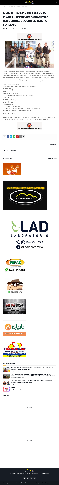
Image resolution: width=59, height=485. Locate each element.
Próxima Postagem (52, 158)
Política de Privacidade (14, 6)
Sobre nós (24, 6)
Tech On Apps (46, 483)
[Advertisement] (29, 420)
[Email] (20, 136)
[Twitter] (11, 136)
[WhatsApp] (14, 136)
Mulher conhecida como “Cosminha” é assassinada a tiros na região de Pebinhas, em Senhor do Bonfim (32, 368)
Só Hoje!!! (13, 387)
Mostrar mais (52, 144)
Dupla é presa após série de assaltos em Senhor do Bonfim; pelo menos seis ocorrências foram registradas (32, 381)
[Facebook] (8, 136)
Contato (4, 6)
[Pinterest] (17, 136)
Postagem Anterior (7, 158)
